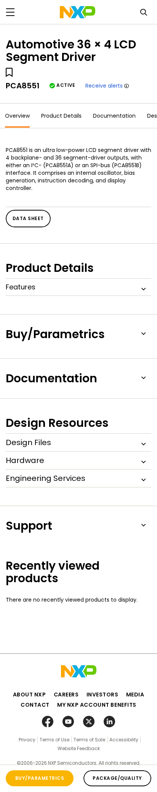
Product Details (61, 116)
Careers (66, 694)
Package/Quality (117, 778)
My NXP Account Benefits (96, 705)
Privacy (27, 739)
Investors (103, 694)
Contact (35, 705)
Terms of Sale (89, 739)
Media (135, 694)
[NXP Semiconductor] (77, 12)
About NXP (29, 694)
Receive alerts (104, 85)
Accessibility (123, 739)
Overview (17, 116)
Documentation (114, 116)
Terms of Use (54, 739)
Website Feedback (79, 748)
